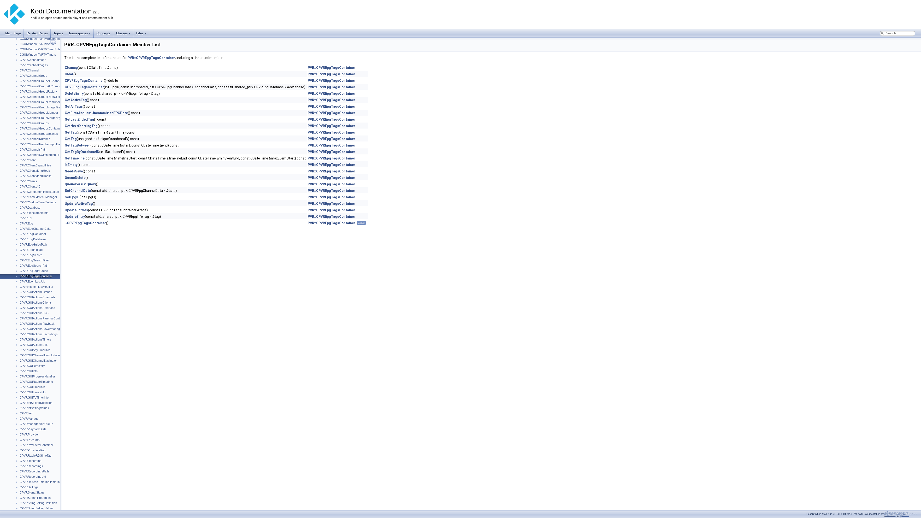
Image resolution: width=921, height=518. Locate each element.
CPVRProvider (29, 434)
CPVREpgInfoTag (31, 250)
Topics (58, 33)
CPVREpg (26, 223)
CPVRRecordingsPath (34, 471)
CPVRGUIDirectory (32, 366)
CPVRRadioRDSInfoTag (36, 455)
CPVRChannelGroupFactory (38, 91)
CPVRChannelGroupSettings (39, 133)
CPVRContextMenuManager (38, 197)
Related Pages (37, 33)
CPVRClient (27, 160)
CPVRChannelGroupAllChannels (41, 81)
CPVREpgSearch (31, 255)
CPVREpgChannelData (35, 228)
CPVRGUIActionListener (36, 292)
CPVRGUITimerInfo (32, 387)
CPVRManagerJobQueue (36, 424)
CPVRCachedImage (33, 60)
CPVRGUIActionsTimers (35, 339)
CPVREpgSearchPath (34, 265)
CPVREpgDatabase (33, 239)
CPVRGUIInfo (29, 371)
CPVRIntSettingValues (34, 408)
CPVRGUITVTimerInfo (34, 397)
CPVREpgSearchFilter (34, 260)
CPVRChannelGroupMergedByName (44, 118)
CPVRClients (28, 181)
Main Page (13, 33)
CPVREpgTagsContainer (36, 276)
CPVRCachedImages (34, 65)
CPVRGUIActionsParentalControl (41, 318)
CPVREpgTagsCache (34, 271)
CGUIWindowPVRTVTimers (38, 54)
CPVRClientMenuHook (35, 170)
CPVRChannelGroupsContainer (41, 128)
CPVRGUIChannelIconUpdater (40, 355)
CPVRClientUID (30, 186)
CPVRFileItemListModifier (36, 286)
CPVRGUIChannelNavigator (38, 360)
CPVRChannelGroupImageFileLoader (45, 107)
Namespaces (78, 33)
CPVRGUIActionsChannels (37, 297)
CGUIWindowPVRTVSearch (38, 44)
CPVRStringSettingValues (36, 508)
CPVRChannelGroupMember (39, 112)
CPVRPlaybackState (33, 429)
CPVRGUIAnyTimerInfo (35, 350)
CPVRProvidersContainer (36, 445)
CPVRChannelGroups (34, 123)
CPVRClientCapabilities (35, 165)
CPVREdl (26, 218)
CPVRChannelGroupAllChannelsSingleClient (49, 86)
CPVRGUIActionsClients (36, 302)
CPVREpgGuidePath (33, 244)
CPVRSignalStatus (32, 492)
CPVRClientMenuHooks (35, 176)
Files (139, 33)
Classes (122, 33)
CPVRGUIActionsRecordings (39, 334)
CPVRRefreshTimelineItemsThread (43, 482)
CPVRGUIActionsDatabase (37, 308)
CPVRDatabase (30, 207)
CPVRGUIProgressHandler (37, 376)
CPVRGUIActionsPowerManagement (44, 329)
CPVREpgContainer (33, 234)
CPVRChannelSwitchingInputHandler (44, 155)
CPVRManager (30, 418)
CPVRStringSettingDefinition (38, 503)
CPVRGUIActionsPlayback (37, 323)
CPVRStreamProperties (35, 498)
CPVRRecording (30, 461)
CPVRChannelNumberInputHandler (43, 144)
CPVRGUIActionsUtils (34, 345)
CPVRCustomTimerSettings (38, 202)
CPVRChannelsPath (33, 149)
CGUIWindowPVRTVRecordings (41, 39)
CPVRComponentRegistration (39, 192)
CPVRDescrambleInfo (34, 213)
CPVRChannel (29, 70)
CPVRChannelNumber (35, 139)
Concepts (103, 33)
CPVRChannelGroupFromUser (40, 102)
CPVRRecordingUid (33, 476)
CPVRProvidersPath (33, 450)
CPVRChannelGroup (33, 75)
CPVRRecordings (31, 466)
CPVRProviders (30, 439)
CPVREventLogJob (32, 281)
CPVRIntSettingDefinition (36, 403)
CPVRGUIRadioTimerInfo (36, 381)
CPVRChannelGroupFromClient (41, 97)
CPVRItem (26, 413)
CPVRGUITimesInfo (33, 392)
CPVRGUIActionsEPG (34, 313)
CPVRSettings (29, 487)
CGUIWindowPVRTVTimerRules (41, 49)
